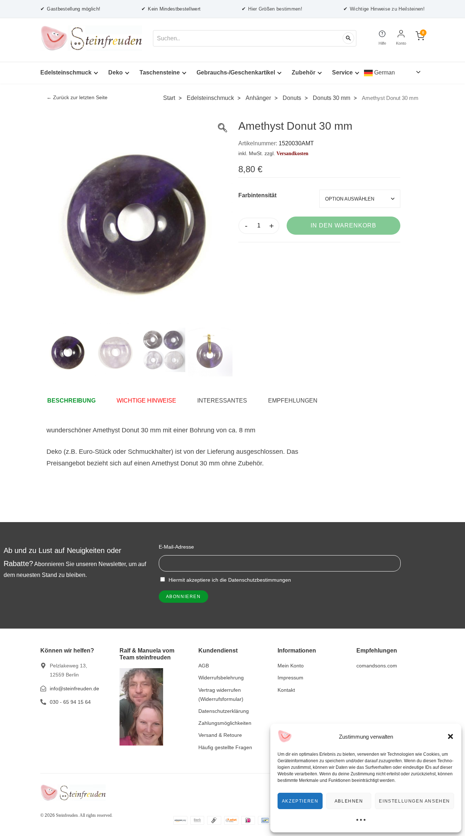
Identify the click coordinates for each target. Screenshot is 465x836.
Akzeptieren (300, 801)
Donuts (292, 97)
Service (342, 72)
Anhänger (258, 97)
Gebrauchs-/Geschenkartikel (236, 72)
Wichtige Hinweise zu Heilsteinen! (384, 9)
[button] (450, 736)
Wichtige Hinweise (146, 400)
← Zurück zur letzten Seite (77, 97)
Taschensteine (160, 72)
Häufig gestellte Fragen (225, 747)
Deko (115, 72)
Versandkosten (292, 153)
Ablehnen (349, 801)
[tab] (75, 401)
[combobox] (254, 38)
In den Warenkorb (343, 225)
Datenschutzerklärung (223, 711)
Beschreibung (71, 400)
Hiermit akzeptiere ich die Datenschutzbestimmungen (229, 580)
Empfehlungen (293, 400)
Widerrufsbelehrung (221, 677)
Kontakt (286, 690)
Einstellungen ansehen (414, 801)
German (384, 72)
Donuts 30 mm (331, 97)
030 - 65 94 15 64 (70, 702)
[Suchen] (348, 38)
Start (169, 97)
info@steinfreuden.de (74, 688)
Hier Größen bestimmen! (272, 9)
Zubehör (303, 72)
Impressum (290, 677)
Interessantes (222, 400)
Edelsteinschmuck (66, 72)
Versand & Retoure (220, 735)
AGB (203, 666)
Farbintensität (257, 195)
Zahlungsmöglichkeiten (224, 723)
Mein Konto (291, 666)
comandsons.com (376, 666)
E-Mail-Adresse (176, 547)
